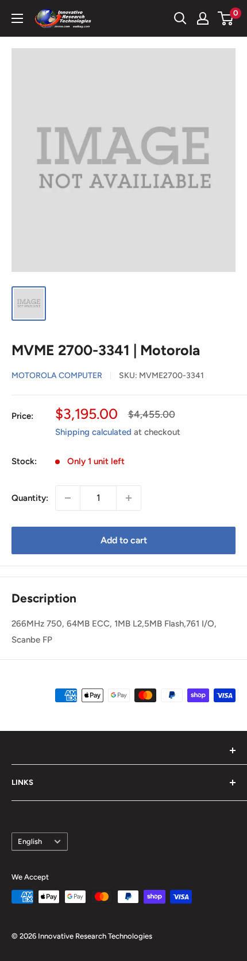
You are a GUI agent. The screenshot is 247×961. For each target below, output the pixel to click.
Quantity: (29, 498)
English (30, 841)
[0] (226, 18)
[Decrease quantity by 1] (68, 498)
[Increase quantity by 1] (129, 498)
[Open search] (180, 18)
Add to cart (124, 540)
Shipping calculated (93, 432)
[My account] (203, 18)
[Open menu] (17, 18)
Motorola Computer (56, 375)
